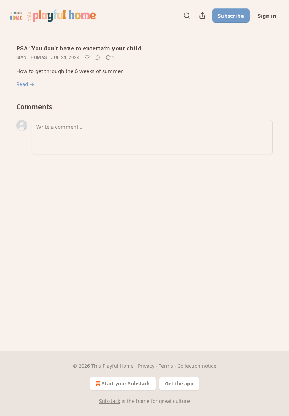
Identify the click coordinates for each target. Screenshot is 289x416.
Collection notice (196, 365)
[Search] (187, 15)
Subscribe (231, 15)
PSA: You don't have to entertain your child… (80, 48)
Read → (25, 83)
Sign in (267, 15)
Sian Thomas (31, 57)
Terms (166, 365)
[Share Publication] (202, 15)
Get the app (179, 383)
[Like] (87, 57)
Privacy (146, 365)
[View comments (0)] (97, 57)
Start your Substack (126, 383)
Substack (109, 401)
